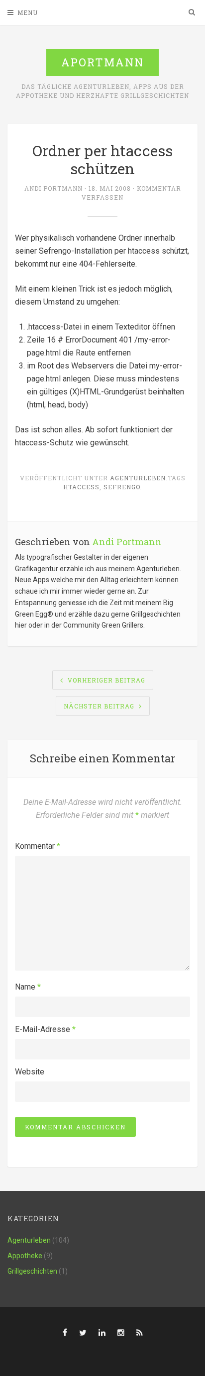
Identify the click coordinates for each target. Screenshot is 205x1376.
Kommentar (37, 846)
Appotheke (24, 1256)
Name (28, 987)
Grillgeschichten (32, 1271)
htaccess (81, 487)
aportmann (102, 62)
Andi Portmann (53, 188)
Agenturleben (138, 478)
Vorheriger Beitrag (106, 680)
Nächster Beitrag (99, 706)
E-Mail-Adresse (45, 1029)
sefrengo (121, 487)
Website (29, 1071)
